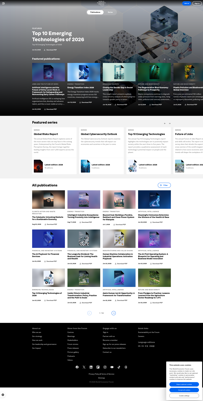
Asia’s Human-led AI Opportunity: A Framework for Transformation (119, 294)
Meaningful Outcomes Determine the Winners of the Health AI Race (153, 216)
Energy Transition (75, 84)
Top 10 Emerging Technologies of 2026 (58, 36)
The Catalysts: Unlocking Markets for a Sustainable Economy (47, 218)
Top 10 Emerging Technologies (146, 134)
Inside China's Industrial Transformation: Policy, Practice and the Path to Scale (82, 295)
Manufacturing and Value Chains (118, 250)
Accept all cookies (184, 390)
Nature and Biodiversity (149, 84)
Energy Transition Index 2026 (80, 87)
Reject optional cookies (184, 384)
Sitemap (101, 378)
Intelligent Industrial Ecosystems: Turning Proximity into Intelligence (83, 216)
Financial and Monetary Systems (47, 250)
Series (110, 12)
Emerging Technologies (43, 290)
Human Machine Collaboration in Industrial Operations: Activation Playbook (118, 256)
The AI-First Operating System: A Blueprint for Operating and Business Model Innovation (153, 256)
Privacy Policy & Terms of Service (101, 374)
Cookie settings (184, 396)
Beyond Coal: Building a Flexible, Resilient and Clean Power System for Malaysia (118, 217)
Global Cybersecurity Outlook (99, 134)
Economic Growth (111, 84)
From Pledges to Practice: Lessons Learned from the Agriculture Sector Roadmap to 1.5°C (154, 295)
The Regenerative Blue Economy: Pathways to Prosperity (153, 88)
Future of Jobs (184, 134)
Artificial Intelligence (148, 211)
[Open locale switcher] (3, 395)
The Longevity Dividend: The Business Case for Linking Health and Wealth (82, 256)
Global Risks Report (46, 134)
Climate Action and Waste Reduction (43, 212)
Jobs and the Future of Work (45, 84)
